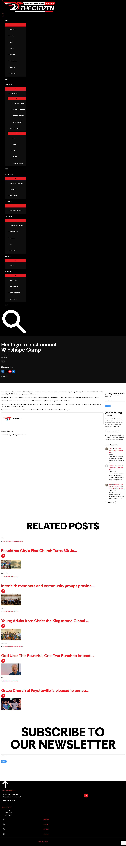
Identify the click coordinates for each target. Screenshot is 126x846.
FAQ (11, 244)
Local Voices (9, 174)
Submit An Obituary (15, 210)
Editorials (13, 189)
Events (7, 169)
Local (12, 36)
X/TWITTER (46, 834)
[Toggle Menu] (15, 24)
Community (8, 84)
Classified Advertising (16, 225)
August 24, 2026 (13, 611)
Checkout (13, 250)
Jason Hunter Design (43, 841)
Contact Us (13, 299)
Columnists (13, 196)
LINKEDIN (46, 824)
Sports (7, 79)
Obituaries (8, 201)
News (6, 20)
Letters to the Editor (16, 183)
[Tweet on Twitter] (6, 372)
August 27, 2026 (18, 541)
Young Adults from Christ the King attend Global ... (45, 620)
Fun (14, 150)
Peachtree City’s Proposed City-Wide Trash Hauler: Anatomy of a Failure (117, 487)
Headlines (13, 29)
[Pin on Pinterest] (10, 372)
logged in (11, 435)
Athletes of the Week (19, 103)
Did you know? (14, 128)
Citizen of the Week (18, 116)
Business (12, 67)
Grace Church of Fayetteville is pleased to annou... (45, 690)
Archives (7, 256)
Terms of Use (8, 815)
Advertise (8, 271)
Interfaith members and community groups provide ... (48, 585)
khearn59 (111, 465)
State (11, 48)
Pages (11, 265)
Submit (107, 405)
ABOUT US (7, 810)
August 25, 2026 (13, 576)
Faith (14, 144)
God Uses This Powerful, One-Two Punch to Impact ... (47, 655)
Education (13, 73)
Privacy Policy (8, 814)
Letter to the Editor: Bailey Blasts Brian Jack (116, 450)
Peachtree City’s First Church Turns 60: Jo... (39, 550)
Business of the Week (19, 109)
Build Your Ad (14, 231)
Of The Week (13, 93)
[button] (9, 20)
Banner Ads (13, 280)
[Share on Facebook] (3, 372)
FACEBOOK (46, 819)
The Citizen (4, 357)
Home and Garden (18, 163)
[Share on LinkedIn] (13, 372)
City (11, 42)
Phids (110, 448)
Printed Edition (8, 812)
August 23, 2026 (18, 646)
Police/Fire (13, 61)
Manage (12, 238)
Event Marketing (15, 293)
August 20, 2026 (13, 681)
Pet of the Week (17, 122)
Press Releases (14, 286)
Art (14, 138)
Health (15, 157)
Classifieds (8, 216)
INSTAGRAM (46, 829)
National (12, 54)
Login (6, 305)
